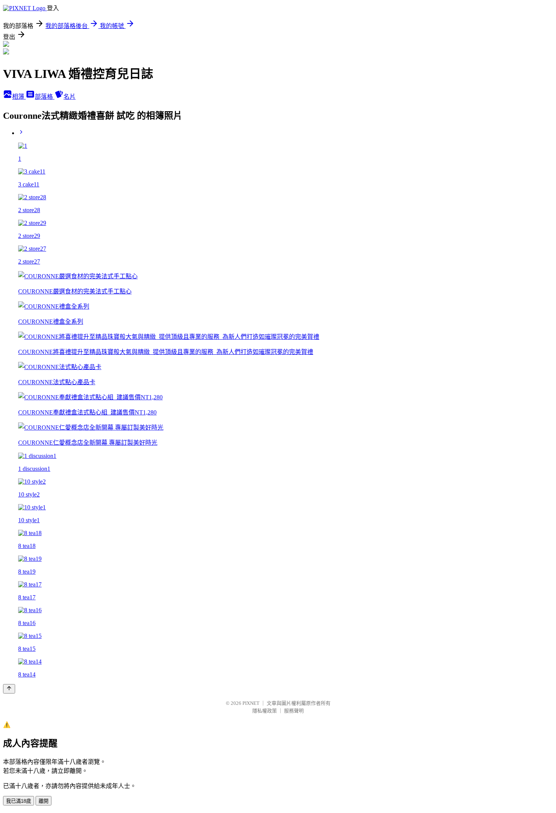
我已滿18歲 (18, 801)
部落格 (44, 96)
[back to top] (9, 689)
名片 (70, 96)
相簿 (19, 96)
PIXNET (250, 703)
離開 (43, 801)
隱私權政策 (264, 711)
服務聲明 (294, 711)
